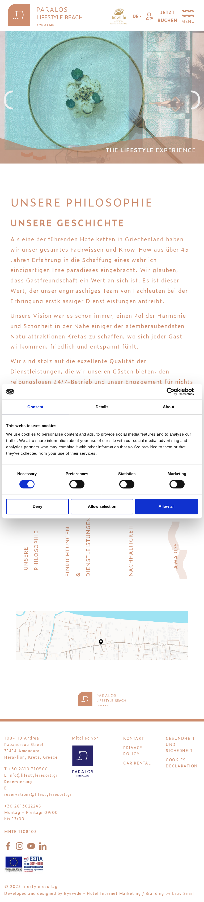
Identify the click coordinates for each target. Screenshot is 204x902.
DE (136, 16)
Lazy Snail (183, 893)
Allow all (167, 506)
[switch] (76, 484)
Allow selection (102, 506)
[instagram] (21, 845)
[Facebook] (9, 845)
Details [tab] (102, 407)
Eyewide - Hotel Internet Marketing (102, 893)
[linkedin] (42, 845)
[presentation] (8, 100)
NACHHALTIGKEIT (130, 550)
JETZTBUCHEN (167, 16)
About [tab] (169, 407)
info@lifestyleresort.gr (33, 775)
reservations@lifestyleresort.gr (38, 794)
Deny (37, 506)
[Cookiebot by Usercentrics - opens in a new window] (174, 392)
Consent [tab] (35, 407)
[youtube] (32, 845)
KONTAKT (133, 738)
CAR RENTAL (137, 763)
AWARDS (175, 556)
